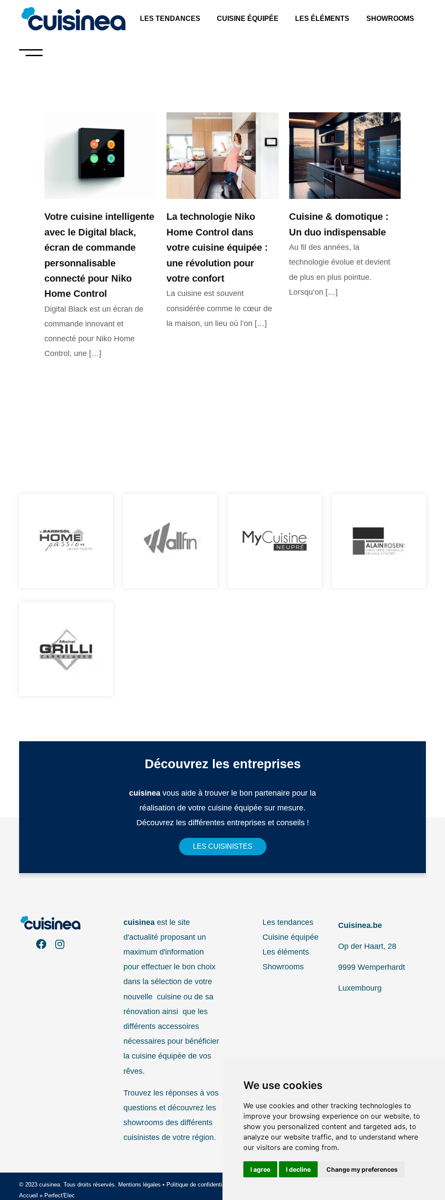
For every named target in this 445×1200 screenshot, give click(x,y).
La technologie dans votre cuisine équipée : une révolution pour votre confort (217, 247)
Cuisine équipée (248, 18)
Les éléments (322, 18)
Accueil (28, 1195)
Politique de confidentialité (199, 1184)
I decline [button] (298, 1169)
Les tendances (170, 18)
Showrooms (390, 18)
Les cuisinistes (222, 846)
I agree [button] (260, 1169)
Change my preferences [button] (362, 1169)
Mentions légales (139, 1184)
